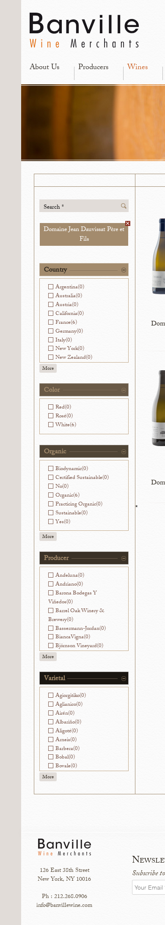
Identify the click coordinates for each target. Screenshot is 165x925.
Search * (54, 207)
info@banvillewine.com (64, 906)
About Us (44, 68)
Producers (93, 68)
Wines (137, 68)
